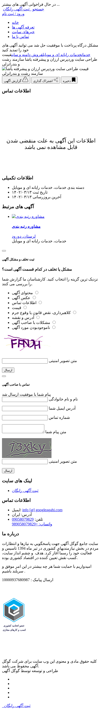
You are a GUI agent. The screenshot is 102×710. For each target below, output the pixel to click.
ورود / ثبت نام (13, 14)
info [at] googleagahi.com (42, 510)
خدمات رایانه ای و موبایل (62, 55)
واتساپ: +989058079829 (32, 524)
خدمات (85, 55)
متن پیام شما (55, 432)
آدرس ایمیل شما (62, 408)
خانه (15, 22)
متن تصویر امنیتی (63, 361)
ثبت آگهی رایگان (17, 9)
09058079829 (23, 519)
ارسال (8, 370)
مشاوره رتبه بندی (26, 226)
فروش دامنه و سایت (27, 55)
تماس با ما (20, 36)
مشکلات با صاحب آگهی (31, 322)
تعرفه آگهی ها (23, 27)
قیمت (17, 308)
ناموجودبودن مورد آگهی (31, 327)
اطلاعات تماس (24, 303)
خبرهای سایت (23, 32)
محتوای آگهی (23, 293)
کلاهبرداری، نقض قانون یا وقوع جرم (42, 313)
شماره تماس (59, 417)
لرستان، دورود (24, 236)
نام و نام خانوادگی (63, 399)
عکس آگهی (21, 298)
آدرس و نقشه (23, 317)
